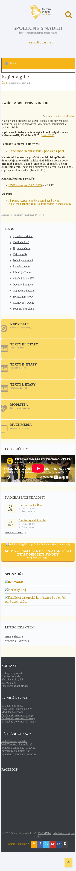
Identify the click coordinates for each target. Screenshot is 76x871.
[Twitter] (46, 844)
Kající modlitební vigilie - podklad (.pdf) (36, 151)
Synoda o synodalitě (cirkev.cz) (18, 747)
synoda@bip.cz (18, 685)
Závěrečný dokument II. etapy (18, 718)
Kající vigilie (20, 254)
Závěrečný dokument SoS (15, 750)
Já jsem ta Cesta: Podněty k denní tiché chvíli (33, 200)
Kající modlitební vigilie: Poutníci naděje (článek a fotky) (40, 203)
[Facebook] (40, 844)
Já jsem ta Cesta (21, 248)
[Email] (59, 844)
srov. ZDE (47, 135)
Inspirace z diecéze (23, 290)
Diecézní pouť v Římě (31, 505)
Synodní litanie (21, 266)
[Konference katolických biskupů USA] (38, 601)
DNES (8, 636)
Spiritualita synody (23, 296)
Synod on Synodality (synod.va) (19, 753)
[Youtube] (52, 844)
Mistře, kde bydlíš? (23, 278)
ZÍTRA (17, 636)
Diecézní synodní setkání (32, 520)
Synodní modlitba (23, 236)
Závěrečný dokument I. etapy (17, 715)
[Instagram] (65, 844)
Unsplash (71, 116)
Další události (14, 532)
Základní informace (12, 705)
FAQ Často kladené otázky (16, 708)
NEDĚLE (9, 641)
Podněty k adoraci (23, 260)
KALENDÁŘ (23, 641)
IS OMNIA (44, 833)
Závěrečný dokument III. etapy (18, 721)
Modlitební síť (21, 242)
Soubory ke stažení (23, 308)
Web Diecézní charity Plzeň (16, 744)
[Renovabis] (14, 582)
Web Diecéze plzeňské (14, 741)
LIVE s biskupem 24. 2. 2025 (25, 185)
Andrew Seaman (57, 116)
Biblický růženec (22, 272)
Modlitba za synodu (12, 711)
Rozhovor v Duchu (23, 302)
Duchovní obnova (23, 284)
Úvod (4, 82)
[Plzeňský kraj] (15, 589)
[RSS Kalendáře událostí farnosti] (34, 844)
